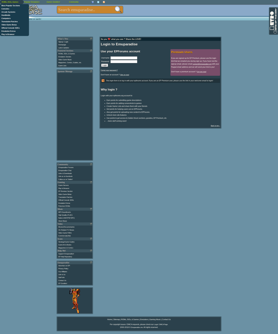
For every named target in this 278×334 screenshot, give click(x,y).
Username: (105, 58)
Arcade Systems (8, 12)
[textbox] (90, 10)
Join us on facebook (65, 176)
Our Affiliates (62, 271)
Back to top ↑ (215, 126)
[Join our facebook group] (92, 2)
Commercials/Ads (64, 236)
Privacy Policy (63, 268)
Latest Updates (63, 48)
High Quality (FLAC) (65, 215)
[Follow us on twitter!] (98, 2)
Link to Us (61, 274)
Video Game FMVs (65, 233)
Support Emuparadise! (66, 254)
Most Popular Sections (10, 6)
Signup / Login (63, 42)
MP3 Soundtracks (64, 212)
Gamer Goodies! (53, 2)
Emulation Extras (8, 31)
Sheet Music (62, 221)
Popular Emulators (32, 2)
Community (74, 2)
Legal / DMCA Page (161, 324)
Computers (6, 18)
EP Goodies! (62, 283)
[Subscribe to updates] (104, 2)
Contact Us (62, 280)
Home (109, 319)
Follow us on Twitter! (65, 179)
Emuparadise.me (137, 327)
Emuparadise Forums (66, 167)
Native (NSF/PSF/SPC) (66, 218)
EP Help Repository (65, 257)
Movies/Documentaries (66, 227)
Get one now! (201, 72)
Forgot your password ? (109, 70)
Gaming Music (155, 319)
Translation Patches (9, 22)
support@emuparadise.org (202, 64)
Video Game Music (65, 60)
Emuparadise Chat (64, 170)
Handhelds (5, 15)
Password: (105, 62)
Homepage (62, 45)
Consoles (5, 9)
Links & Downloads (65, 173)
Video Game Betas (9, 25)
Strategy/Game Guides (66, 242)
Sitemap (116, 319)
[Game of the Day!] (273, 21)
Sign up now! (124, 75)
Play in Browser (7, 34)
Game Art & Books (64, 245)
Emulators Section (64, 57)
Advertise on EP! (64, 266)
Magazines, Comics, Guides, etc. (70, 62)
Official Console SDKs (10, 28)
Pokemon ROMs (64, 206)
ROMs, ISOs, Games (10, 2)
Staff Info (61, 277)
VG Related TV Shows (66, 230)
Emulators (144, 319)
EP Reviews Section (65, 191)
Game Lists (62, 65)
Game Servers (63, 185)
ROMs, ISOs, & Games (66, 54)
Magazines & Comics (65, 248)
